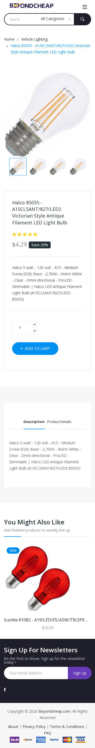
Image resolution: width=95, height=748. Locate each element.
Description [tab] (34, 421)
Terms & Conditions (67, 726)
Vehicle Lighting (34, 39)
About (13, 726)
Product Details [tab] (59, 421)
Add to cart (37, 348)
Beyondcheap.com (54, 711)
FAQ (47, 732)
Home (9, 39)
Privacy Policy (34, 726)
